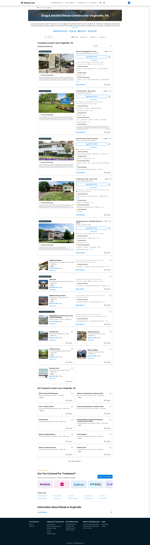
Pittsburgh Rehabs (57, 495)
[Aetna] (45, 484)
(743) (108, 138)
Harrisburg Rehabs (88, 498)
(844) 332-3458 (92, 144)
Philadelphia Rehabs (42, 495)
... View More (71, 80)
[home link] (37, 8)
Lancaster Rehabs (88, 495)
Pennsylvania (42, 7)
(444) (108, 91)
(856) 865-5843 (53, 287)
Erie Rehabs (71, 495)
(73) (108, 221)
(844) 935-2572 (53, 357)
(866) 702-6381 (53, 303)
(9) (43, 397)
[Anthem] (79, 484)
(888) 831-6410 (92, 228)
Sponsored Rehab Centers (61, 31)
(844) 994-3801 (53, 376)
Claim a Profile (93, 31)
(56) (108, 51)
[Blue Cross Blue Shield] (95, 484)
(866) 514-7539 (92, 337)
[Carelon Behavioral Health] (112, 484)
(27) (54, 374)
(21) (81, 438)
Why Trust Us (83, 31)
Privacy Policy (69, 543)
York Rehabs (102, 495)
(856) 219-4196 (92, 96)
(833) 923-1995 (92, 56)
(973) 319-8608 (53, 321)
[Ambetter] (62, 484)
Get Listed (73, 31)
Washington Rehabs (42, 498)
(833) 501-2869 (53, 268)
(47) (54, 354)
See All (77, 70)
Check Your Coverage (105, 476)
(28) (54, 266)
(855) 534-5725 (53, 337)
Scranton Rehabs (103, 498)
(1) (108, 179)
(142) (44, 410)
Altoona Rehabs (56, 498)
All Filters (75, 37)
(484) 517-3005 (92, 356)
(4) (53, 301)
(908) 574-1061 (92, 184)
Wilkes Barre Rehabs (73, 498)
